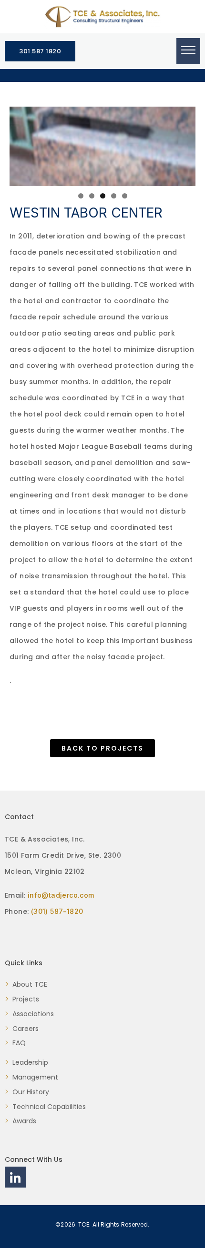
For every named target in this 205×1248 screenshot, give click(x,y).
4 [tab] (113, 195)
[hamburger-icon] (188, 51)
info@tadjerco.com (61, 895)
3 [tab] (102, 195)
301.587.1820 (40, 51)
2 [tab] (91, 195)
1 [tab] (80, 195)
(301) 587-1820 (57, 911)
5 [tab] (124, 195)
